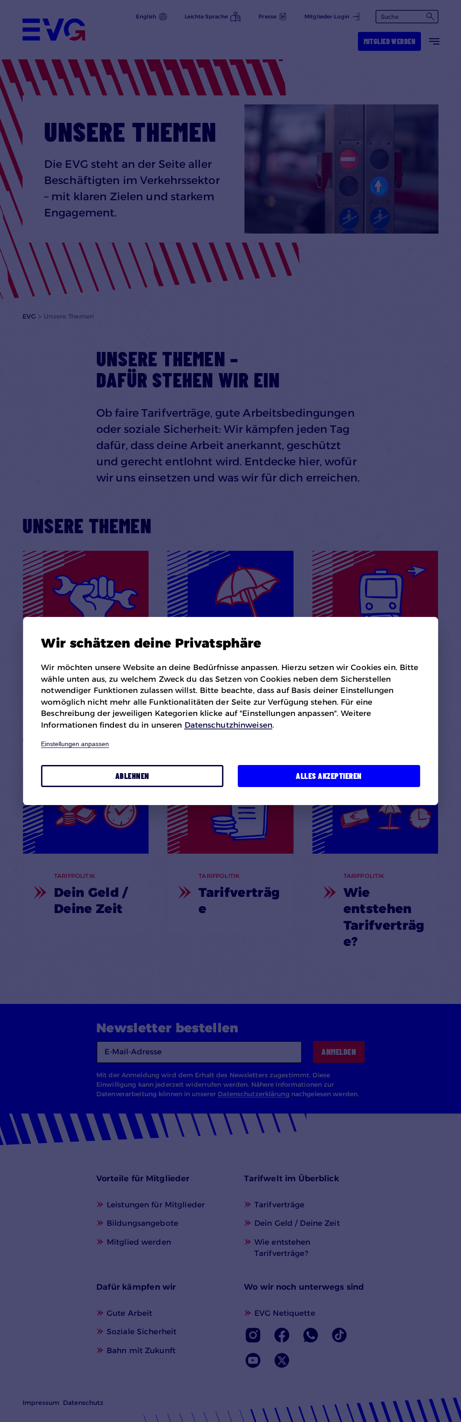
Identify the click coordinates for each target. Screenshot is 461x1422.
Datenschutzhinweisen (228, 724)
